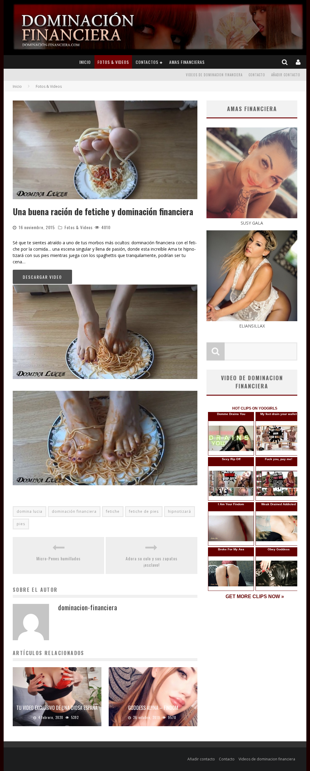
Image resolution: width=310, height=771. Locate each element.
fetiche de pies (144, 511)
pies (21, 523)
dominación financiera (74, 511)
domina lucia (29, 511)
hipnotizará (179, 511)
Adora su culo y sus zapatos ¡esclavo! (151, 561)
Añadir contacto (285, 74)
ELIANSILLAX (252, 326)
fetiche (113, 511)
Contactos (147, 62)
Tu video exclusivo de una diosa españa (56, 707)
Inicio (85, 62)
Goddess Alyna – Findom (153, 707)
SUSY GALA (252, 223)
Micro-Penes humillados (58, 558)
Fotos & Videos (113, 62)
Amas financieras (187, 62)
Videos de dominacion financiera (214, 74)
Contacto (257, 74)
